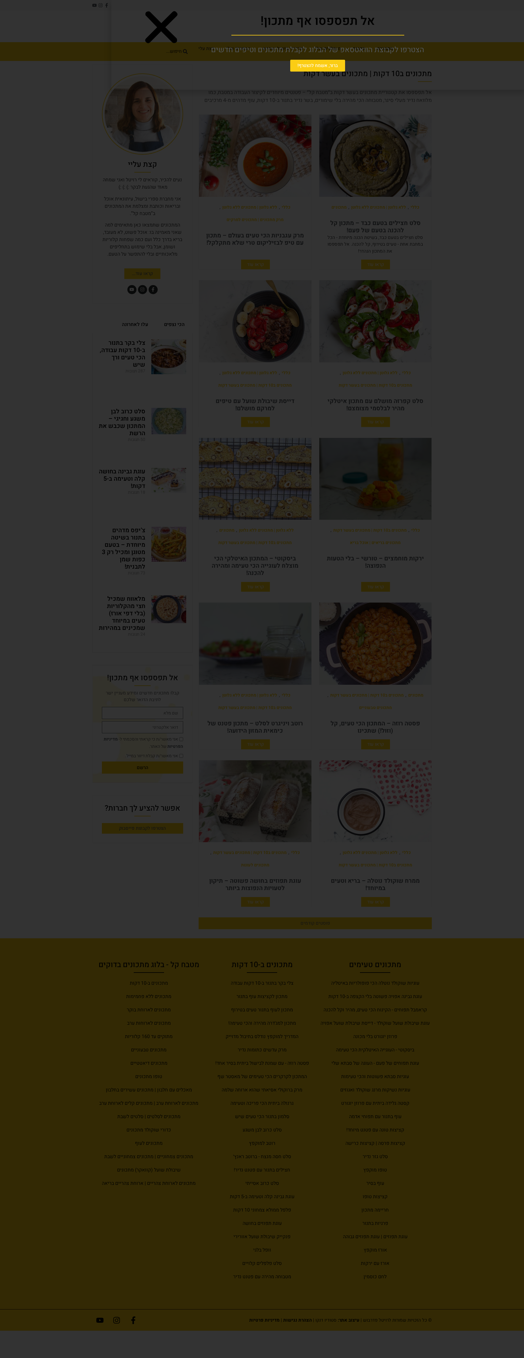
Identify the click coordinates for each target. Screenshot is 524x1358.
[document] (262, 679)
